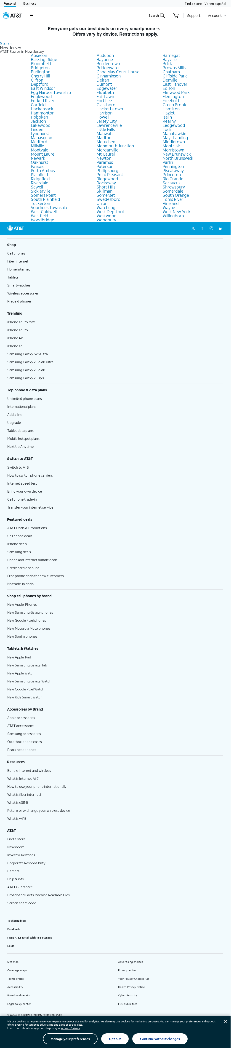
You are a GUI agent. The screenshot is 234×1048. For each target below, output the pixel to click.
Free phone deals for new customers (35, 575)
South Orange (176, 195)
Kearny (169, 121)
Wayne (169, 207)
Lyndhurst (40, 133)
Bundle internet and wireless (29, 770)
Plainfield (39, 174)
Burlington (40, 71)
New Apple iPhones (22, 604)
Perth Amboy (43, 170)
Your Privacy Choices (131, 978)
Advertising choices (130, 961)
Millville (37, 146)
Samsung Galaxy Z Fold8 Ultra (30, 362)
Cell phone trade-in (22, 499)
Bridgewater (108, 67)
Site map (13, 961)
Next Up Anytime (20, 446)
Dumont (104, 84)
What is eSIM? (17, 802)
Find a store (193, 3)
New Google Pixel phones (26, 620)
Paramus (105, 162)
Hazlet (169, 113)
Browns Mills (174, 67)
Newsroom (15, 847)
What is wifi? (16, 818)
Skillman (104, 191)
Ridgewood (107, 178)
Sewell (37, 187)
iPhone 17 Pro (17, 330)
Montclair (171, 146)
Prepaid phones (19, 301)
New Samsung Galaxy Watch (29, 681)
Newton (104, 158)
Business (29, 3)
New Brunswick (177, 154)
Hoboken (39, 117)
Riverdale (39, 183)
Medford (39, 141)
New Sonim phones (22, 636)
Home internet (18, 269)
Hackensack (42, 108)
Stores (6, 43)
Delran (103, 80)
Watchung (106, 207)
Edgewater (107, 88)
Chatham (171, 71)
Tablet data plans (20, 430)
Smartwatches (18, 285)
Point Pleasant (110, 174)
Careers (13, 871)
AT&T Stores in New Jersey (22, 51)
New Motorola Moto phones (28, 628)
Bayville (170, 59)
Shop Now (172, 28)
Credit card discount (23, 567)
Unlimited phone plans (24, 398)
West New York (177, 211)
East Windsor (43, 88)
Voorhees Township (49, 207)
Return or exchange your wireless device (38, 810)
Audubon (105, 55)
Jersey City (107, 121)
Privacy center (127, 970)
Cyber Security (127, 995)
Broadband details (18, 995)
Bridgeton (40, 67)
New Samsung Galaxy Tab (27, 665)
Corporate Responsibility (26, 863)
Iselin (167, 117)
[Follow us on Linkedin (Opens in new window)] (220, 228)
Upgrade (14, 422)
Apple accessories (21, 717)
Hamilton (171, 108)
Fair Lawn (105, 96)
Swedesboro (108, 199)
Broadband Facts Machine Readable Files (38, 895)
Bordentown (108, 63)
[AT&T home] (12, 15)
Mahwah (104, 133)
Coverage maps (17, 970)
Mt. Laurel (106, 154)
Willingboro (173, 215)
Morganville (107, 150)
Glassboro (106, 104)
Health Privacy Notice (131, 987)
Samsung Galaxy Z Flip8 (25, 378)
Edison (169, 88)
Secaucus (171, 183)
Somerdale (173, 191)
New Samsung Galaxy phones (30, 612)
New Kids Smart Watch (25, 697)
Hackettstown (110, 108)
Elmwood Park (176, 92)
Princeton (172, 174)
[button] (31, 15)
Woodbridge (42, 220)
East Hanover (175, 84)
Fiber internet (17, 261)
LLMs (10, 945)
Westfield (39, 215)
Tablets (13, 277)
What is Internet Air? (23, 778)
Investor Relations (21, 855)
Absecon (39, 55)
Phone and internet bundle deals (32, 559)
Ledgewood (174, 125)
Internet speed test (22, 483)
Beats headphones (21, 749)
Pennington (173, 166)
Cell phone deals (19, 535)
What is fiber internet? (24, 794)
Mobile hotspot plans (23, 438)
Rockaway (106, 183)
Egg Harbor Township (51, 92)
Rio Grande (173, 178)
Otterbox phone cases (24, 741)
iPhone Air (15, 338)
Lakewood (41, 125)
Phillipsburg (107, 170)
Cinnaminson (109, 76)
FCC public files (127, 1004)
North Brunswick (178, 158)
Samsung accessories (24, 733)
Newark (38, 158)
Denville (170, 80)
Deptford (39, 84)
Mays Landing (175, 137)
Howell (103, 117)
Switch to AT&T (19, 467)
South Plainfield (45, 199)
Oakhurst (39, 162)
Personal (10, 3)
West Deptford (110, 211)
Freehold (171, 100)
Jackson (38, 121)
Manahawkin (174, 133)
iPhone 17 (14, 346)
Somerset (106, 195)
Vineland (171, 203)
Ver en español (215, 3)
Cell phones (16, 253)
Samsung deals (19, 551)
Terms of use (15, 978)
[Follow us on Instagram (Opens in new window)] (211, 228)
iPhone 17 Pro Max (21, 322)
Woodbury (106, 220)
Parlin (168, 162)
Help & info (15, 879)
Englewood (41, 96)
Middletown (174, 141)
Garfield (38, 104)
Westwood (107, 215)
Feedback (13, 929)
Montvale (39, 150)
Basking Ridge (44, 59)
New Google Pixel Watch (25, 689)
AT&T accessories (20, 725)
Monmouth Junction (115, 146)
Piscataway (173, 170)
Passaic (37, 166)
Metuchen (106, 141)
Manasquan (41, 137)
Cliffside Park (175, 76)
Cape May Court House (118, 71)
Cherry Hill (40, 76)
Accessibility (15, 987)
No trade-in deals (20, 583)
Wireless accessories (23, 293)
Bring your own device (24, 491)
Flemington (173, 96)
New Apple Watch (21, 673)
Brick (167, 63)
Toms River (173, 199)
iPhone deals (17, 543)
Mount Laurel (43, 154)
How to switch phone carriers (30, 475)
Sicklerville (41, 191)
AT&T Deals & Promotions (27, 527)
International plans (21, 406)
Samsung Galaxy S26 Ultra (27, 354)
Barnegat (171, 55)
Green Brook (174, 104)
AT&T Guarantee (20, 887)
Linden (37, 129)
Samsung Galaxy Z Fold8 (26, 370)
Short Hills (106, 187)
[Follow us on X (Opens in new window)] (193, 228)
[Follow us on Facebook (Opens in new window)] (202, 228)
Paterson (105, 166)
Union (102, 203)
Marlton (104, 137)
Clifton (37, 80)
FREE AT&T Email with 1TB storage (29, 937)
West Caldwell (44, 211)
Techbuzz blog (16, 920)
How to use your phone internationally (36, 786)
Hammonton (42, 113)
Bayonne (105, 59)
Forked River (42, 100)
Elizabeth (105, 92)
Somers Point (43, 195)
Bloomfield (41, 63)
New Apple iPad (19, 657)
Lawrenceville (109, 125)
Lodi (167, 129)
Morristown (173, 150)
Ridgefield (40, 178)
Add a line (14, 414)
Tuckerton (40, 203)
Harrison (104, 113)
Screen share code (21, 903)
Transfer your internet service (30, 507)
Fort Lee (104, 100)
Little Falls (106, 129)
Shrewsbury (174, 187)
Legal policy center (19, 1004)
